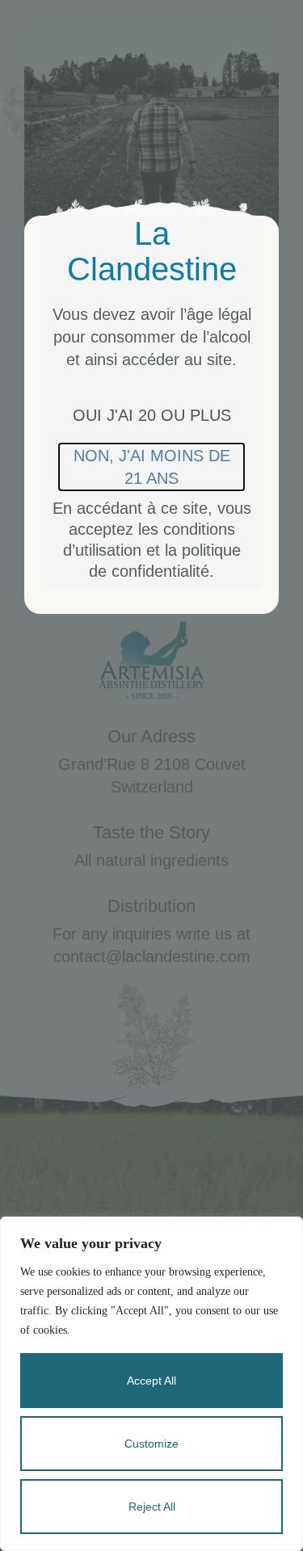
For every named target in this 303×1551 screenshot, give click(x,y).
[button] (152, 415)
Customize (151, 1443)
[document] (151, 775)
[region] (151, 1384)
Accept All (151, 1380)
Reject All (151, 1506)
